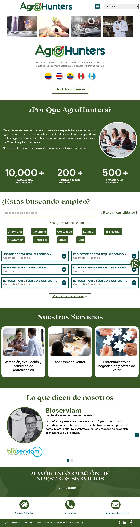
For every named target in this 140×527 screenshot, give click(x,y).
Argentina (15, 231)
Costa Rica (64, 231)
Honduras (41, 240)
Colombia (39, 231)
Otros (63, 240)
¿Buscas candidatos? (119, 213)
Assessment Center (70, 362)
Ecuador (88, 231)
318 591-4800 (70, 513)
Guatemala (15, 240)
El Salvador (113, 231)
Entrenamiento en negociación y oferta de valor (116, 366)
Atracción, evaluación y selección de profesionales (23, 366)
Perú (81, 240)
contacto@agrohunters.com (116, 513)
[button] (97, 6)
